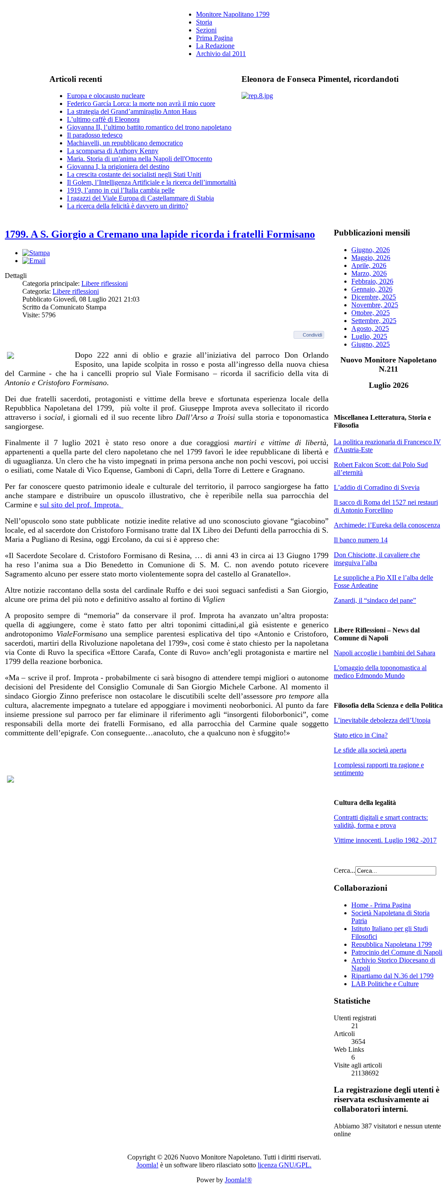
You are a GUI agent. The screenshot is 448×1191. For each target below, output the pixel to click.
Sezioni (206, 30)
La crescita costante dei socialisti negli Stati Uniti (134, 174)
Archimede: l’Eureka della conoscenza (387, 525)
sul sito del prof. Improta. (81, 504)
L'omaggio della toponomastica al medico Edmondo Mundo (380, 671)
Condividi (312, 334)
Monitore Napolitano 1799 (233, 14)
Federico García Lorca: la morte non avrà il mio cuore (141, 103)
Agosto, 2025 (370, 328)
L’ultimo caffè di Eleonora (103, 119)
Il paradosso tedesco (94, 135)
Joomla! (147, 1165)
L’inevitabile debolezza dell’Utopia (382, 720)
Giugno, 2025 (370, 344)
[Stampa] (36, 252)
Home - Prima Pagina (381, 905)
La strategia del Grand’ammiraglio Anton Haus (131, 111)
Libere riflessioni (104, 283)
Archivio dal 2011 (221, 53)
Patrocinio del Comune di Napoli (396, 952)
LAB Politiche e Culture (385, 983)
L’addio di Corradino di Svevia (377, 487)
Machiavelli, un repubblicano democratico (125, 143)
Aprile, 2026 (368, 265)
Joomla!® (238, 1180)
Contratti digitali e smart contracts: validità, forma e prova (381, 821)
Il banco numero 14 (361, 540)
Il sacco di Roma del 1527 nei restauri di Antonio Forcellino (386, 506)
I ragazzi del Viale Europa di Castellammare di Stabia (140, 198)
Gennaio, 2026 (371, 289)
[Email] (34, 260)
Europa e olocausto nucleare (106, 95)
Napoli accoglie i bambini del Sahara (384, 653)
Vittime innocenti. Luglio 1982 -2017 (385, 840)
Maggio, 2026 (370, 257)
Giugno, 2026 (370, 249)
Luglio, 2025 (369, 336)
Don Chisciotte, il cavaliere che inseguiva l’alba (377, 558)
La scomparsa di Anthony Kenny (112, 151)
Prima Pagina (214, 38)
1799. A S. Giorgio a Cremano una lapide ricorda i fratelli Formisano (160, 234)
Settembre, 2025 (373, 320)
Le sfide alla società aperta (370, 750)
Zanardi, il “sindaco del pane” (375, 600)
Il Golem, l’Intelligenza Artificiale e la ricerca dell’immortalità (151, 182)
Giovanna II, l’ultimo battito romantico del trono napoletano (149, 127)
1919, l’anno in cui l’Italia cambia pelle (121, 190)
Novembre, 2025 (374, 305)
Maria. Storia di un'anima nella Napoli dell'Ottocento (139, 158)
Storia (204, 22)
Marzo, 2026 (369, 273)
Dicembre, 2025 (373, 297)
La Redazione (215, 45)
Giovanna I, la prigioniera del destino (118, 166)
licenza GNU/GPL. (285, 1165)
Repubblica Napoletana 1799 (391, 944)
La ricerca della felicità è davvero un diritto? (127, 206)
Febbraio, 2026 (372, 281)
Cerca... (344, 870)
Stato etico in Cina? (361, 735)
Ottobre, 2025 (370, 312)
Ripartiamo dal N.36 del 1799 (392, 976)
